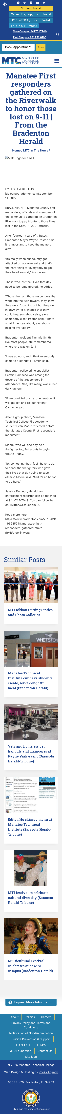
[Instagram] (31, 3)
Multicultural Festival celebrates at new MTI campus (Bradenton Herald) (30, 966)
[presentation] (31, 585)
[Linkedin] (44, 3)
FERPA (41, 1045)
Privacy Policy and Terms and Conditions (31, 1025)
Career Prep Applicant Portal (31, 14)
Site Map (31, 1056)
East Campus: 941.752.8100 (29, 37)
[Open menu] (57, 60)
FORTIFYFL (23, 1045)
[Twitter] (24, 3)
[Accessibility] (5, 4)
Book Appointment (18, 47)
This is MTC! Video (24, 26)
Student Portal (31, 8)
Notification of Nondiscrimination (31, 1033)
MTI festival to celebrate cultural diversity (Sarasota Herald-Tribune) (30, 897)
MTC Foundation (20, 1051)
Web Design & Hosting (19, 1072)
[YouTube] (37, 3)
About (14, 1017)
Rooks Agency (48, 1072)
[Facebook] (18, 3)
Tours (41, 47)
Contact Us (45, 1051)
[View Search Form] (58, 34)
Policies (30, 1017)
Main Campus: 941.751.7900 (30, 31)
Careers (46, 1017)
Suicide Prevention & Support (31, 1039)
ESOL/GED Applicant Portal (31, 20)
